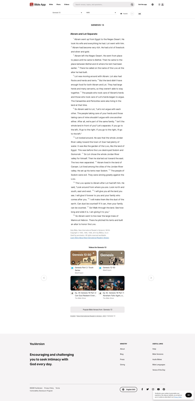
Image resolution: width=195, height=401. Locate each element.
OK (189, 395)
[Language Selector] (152, 4)
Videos (66, 4)
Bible (51, 4)
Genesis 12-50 (111, 267)
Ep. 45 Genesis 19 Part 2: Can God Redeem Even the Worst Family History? (85, 294)
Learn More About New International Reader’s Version (89, 238)
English (72, 316)
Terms (58, 388)
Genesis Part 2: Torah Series (84, 268)
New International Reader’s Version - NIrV (91, 316)
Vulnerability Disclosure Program (41, 391)
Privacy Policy (49, 388)
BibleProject (79, 273)
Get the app (142, 4)
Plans (58, 4)
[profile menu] (161, 4)
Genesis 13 (56, 12)
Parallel (125, 13)
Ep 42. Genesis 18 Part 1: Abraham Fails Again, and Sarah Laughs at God (114, 294)
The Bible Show (80, 298)
